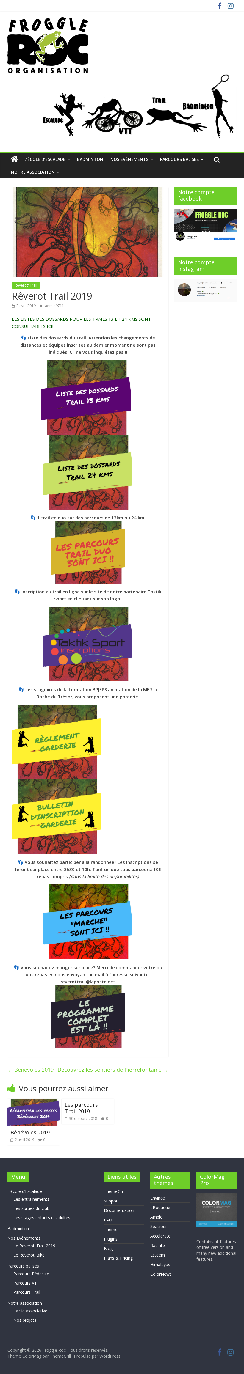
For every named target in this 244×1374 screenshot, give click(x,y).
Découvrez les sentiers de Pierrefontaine (112, 1069)
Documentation (119, 1210)
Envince (157, 1198)
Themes (112, 1229)
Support (111, 1201)
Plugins (111, 1239)
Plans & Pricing (118, 1258)
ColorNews (161, 1274)
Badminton (90, 159)
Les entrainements (31, 1199)
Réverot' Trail (26, 285)
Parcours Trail (26, 1292)
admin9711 (54, 305)
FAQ (108, 1220)
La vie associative (30, 1311)
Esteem (157, 1255)
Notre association (33, 172)
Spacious (159, 1226)
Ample (156, 1217)
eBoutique (160, 1207)
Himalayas (160, 1264)
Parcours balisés (179, 159)
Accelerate (160, 1236)
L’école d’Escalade (44, 159)
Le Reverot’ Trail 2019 (34, 1246)
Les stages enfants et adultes (41, 1217)
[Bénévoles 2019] (33, 1102)
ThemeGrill (114, 1191)
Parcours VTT (26, 1283)
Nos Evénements (129, 159)
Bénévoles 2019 (30, 1069)
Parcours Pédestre (31, 1273)
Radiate (157, 1245)
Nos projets (24, 1320)
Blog (108, 1248)
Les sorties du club (31, 1208)
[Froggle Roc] (14, 159)
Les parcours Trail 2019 (81, 1108)
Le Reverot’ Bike (29, 1255)
